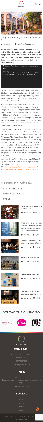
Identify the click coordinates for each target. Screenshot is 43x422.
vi (40, 4)
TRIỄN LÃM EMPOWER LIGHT (30, 274)
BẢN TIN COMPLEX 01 (12, 188)
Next (38, 322)
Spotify (21, 410)
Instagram (22, 403)
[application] (21, 76)
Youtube (21, 407)
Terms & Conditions (21, 386)
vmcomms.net (21, 419)
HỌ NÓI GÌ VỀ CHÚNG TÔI (26, 44)
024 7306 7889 (21, 361)
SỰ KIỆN (7, 199)
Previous (4, 322)
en (36, 4)
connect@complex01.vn (21, 365)
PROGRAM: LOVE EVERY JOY (30, 257)
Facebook (21, 399)
